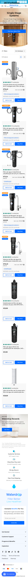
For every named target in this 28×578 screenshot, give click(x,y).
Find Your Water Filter (14, 31)
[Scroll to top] (14, 486)
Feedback (5, 558)
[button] (4, 51)
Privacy (4, 555)
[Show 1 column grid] (20, 57)
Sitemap (13, 558)
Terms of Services (14, 555)
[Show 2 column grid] (24, 57)
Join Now (7, 429)
